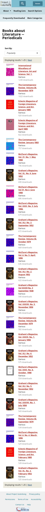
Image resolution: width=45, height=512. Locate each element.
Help (29, 504)
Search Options (35, 11)
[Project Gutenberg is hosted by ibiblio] (22, 510)
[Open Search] (22, 3)
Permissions (10, 499)
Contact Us (19, 504)
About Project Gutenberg (16, 494)
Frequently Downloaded (14, 18)
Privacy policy (34, 494)
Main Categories (34, 18)
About (7, 11)
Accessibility (36, 499)
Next (30, 60)
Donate (37, 3)
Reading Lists (20, 11)
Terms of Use (23, 499)
